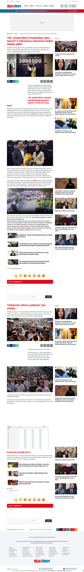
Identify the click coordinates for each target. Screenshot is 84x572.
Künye (35, 529)
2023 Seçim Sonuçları (13, 556)
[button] (45, 81)
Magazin (51, 6)
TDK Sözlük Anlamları (40, 553)
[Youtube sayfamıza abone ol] (63, 529)
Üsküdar (21, 226)
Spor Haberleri (11, 548)
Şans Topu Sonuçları (26, 551)
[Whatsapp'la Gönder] (17, 81)
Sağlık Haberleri (52, 548)
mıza (54, 570)
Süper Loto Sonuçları (53, 551)
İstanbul (33, 114)
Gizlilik (49, 529)
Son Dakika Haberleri (26, 547)
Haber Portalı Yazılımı (13, 569)
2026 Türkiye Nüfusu (14, 490)
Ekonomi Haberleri (39, 547)
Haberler (10, 547)
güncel (11, 491)
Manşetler (12, 1)
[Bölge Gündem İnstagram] (67, 1)
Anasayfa (11, 33)
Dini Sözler (64, 551)
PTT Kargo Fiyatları (12, 554)
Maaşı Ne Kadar (52, 554)
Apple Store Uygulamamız (70, 568)
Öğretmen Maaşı (66, 554)
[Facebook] (8, 81)
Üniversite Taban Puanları (54, 553)
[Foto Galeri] (76, 1)
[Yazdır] (41, 81)
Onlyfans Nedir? (12, 553)
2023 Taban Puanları (66, 553)
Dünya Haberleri (25, 548)
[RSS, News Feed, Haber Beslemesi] (75, 529)
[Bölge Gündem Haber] (14, 5)
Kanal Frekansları (66, 550)
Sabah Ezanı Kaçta (52, 550)
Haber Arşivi (17, 1)
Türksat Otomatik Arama (27, 554)
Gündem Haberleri (52, 547)
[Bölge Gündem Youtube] (70, 1)
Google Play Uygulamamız (47, 568)
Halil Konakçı (25, 550)
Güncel (31, 6)
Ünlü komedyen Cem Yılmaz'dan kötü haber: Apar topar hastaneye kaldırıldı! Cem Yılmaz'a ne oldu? (38, 11)
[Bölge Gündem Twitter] (60, 1)
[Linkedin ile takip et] (66, 529)
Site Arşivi (51, 556)
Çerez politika (50, 570)
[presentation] (8, 11)
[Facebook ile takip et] (57, 529)
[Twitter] (11, 81)
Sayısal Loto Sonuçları (40, 551)
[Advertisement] (17, 92)
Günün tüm (72, 11)
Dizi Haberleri (65, 548)
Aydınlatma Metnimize (61, 570)
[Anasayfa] (7, 1)
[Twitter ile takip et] (60, 529)
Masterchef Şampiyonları (40, 554)
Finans (26, 6)
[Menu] (62, 6)
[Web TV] (73, 1)
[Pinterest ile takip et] (72, 529)
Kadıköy (35, 180)
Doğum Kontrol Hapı (26, 553)
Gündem (45, 6)
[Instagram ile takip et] (69, 529)
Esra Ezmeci (11, 551)
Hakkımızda (40, 529)
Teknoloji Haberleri (39, 548)
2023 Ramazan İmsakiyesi (27, 556)
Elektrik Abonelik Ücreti (13, 550)
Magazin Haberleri (66, 547)
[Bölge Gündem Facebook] (64, 1)
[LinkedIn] (14, 81)
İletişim (45, 529)
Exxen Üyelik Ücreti (39, 550)
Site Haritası (38, 556)
